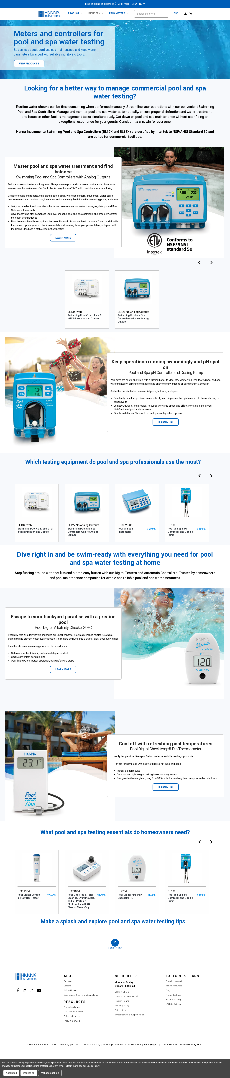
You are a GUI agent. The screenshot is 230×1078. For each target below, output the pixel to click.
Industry (94, 13)
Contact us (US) (122, 992)
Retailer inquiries (122, 1010)
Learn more (63, 237)
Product (73, 13)
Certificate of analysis (73, 1011)
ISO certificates (70, 990)
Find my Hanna (122, 1001)
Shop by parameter (175, 981)
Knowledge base (173, 995)
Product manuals (72, 1021)
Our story (68, 981)
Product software (71, 1007)
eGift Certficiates (173, 1004)
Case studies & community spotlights (81, 995)
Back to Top (115, 948)
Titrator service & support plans (129, 1015)
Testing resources (174, 986)
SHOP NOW (138, 3)
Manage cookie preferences (122, 1045)
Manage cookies (50, 1072)
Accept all (11, 1072)
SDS (176, 13)
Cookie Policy (93, 1066)
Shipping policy (122, 1005)
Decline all (28, 1072)
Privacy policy (69, 1045)
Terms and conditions (42, 1045)
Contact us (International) (126, 996)
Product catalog (173, 999)
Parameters (117, 13)
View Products (29, 63)
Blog (168, 990)
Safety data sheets (72, 1016)
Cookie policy (91, 1045)
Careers (67, 986)
